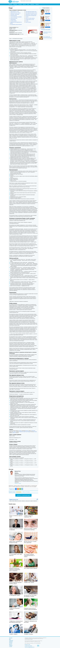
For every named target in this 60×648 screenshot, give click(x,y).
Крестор (25, 431)
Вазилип (26, 430)
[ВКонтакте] (16, 489)
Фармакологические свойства (15, 12)
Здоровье (32, 4)
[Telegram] (22, 489)
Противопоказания (14, 15)
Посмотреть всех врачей (45, 29)
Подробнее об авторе (18, 483)
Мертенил (33, 430)
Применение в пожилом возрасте (31, 14)
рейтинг (49, 12)
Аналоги (27, 16)
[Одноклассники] (18, 489)
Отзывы (27, 20)
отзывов (46, 19)
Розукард (28, 431)
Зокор (15, 431)
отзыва (46, 12)
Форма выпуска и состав (15, 11)
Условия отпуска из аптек (30, 19)
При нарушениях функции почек (31, 11)
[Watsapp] (20, 489)
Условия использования (28, 645)
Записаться (47, 13)
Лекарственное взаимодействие (31, 15)
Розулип (35, 431)
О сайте (10, 646)
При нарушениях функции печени (31, 12)
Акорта (20, 430)
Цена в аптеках (28, 22)
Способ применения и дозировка (16, 16)
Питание (20, 4)
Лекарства (15, 4)
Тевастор (14, 432)
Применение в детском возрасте (16, 24)
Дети (28, 4)
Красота (24, 4)
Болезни (10, 4)
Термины (37, 4)
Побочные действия (14, 18)
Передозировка (13, 19)
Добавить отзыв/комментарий (23, 495)
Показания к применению (15, 14)
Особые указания (13, 20)
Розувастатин (21, 431)
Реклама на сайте (27, 644)
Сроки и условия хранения (30, 18)
